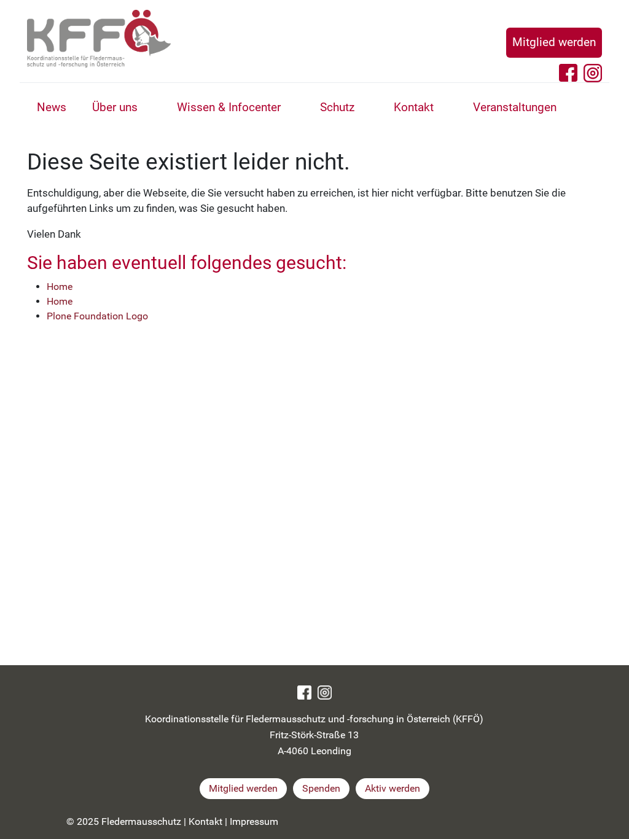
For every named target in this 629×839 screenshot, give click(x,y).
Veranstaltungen (515, 107)
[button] (151, 109)
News (51, 107)
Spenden (321, 788)
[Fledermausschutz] (266, 39)
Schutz (337, 107)
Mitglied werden (554, 42)
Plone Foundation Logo (97, 316)
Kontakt (414, 107)
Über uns (115, 107)
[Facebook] (304, 692)
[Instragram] (324, 692)
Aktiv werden (392, 788)
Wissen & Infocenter (229, 107)
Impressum (254, 821)
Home (59, 286)
